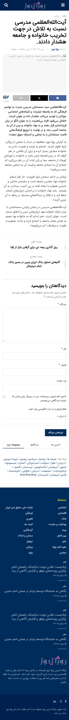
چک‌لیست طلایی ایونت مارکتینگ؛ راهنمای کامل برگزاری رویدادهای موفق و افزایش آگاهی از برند (38, 569)
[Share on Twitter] (39, 98)
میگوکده (45, 463)
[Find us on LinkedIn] (54, 701)
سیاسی (62, 552)
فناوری (29, 519)
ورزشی (56, 16)
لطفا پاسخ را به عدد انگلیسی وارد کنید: (47, 409)
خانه (64, 16)
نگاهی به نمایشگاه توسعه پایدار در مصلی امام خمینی (35, 591)
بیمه (64, 530)
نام (63, 349)
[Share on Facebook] (57, 98)
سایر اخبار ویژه (59, 547)
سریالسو (32, 459)
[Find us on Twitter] (60, 701)
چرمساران (27, 467)
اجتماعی (62, 507)
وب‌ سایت (61, 381)
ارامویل (63, 467)
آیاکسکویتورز (40, 467)
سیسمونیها (11, 463)
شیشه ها (51, 459)
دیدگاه (62, 304)
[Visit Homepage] (34, 5)
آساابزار (21, 463)
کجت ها (29, 524)
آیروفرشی (53, 467)
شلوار (53, 463)
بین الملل (61, 536)
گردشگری (28, 530)
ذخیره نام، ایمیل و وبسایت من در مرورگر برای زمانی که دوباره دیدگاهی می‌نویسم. (39, 398)
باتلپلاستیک (14, 471)
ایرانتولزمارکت (59, 471)
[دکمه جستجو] (6, 5)
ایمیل (62, 365)
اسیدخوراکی (33, 463)
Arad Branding (28, 475)
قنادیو (63, 475)
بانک (64, 519)
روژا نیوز (55, 49)
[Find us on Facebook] (65, 701)
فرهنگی (29, 513)
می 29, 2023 (37, 49)
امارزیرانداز (43, 475)
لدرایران (61, 463)
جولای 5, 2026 (58, 575)
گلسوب (17, 467)
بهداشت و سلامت (57, 524)
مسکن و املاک (25, 536)
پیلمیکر (42, 459)
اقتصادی (62, 513)
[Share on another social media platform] (21, 98)
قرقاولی (25, 471)
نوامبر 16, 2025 (58, 596)
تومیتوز (7, 459)
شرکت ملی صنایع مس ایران (19, 507)
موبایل (30, 541)
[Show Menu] (63, 5)
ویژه (31, 552)
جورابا (15, 459)
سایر (64, 541)
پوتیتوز (23, 459)
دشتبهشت (46, 471)
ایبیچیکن (54, 475)
